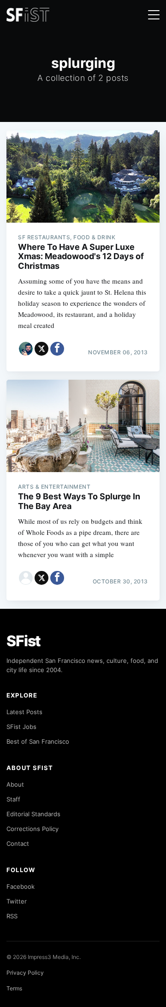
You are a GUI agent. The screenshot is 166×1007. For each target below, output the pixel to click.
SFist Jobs (21, 726)
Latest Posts (24, 712)
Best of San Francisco (37, 741)
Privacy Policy (25, 972)
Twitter (16, 901)
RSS (12, 916)
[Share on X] (41, 349)
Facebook (20, 886)
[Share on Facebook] (57, 349)
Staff (13, 799)
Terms (14, 988)
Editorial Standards (33, 814)
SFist (23, 641)
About (15, 784)
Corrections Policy (32, 828)
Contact (17, 843)
